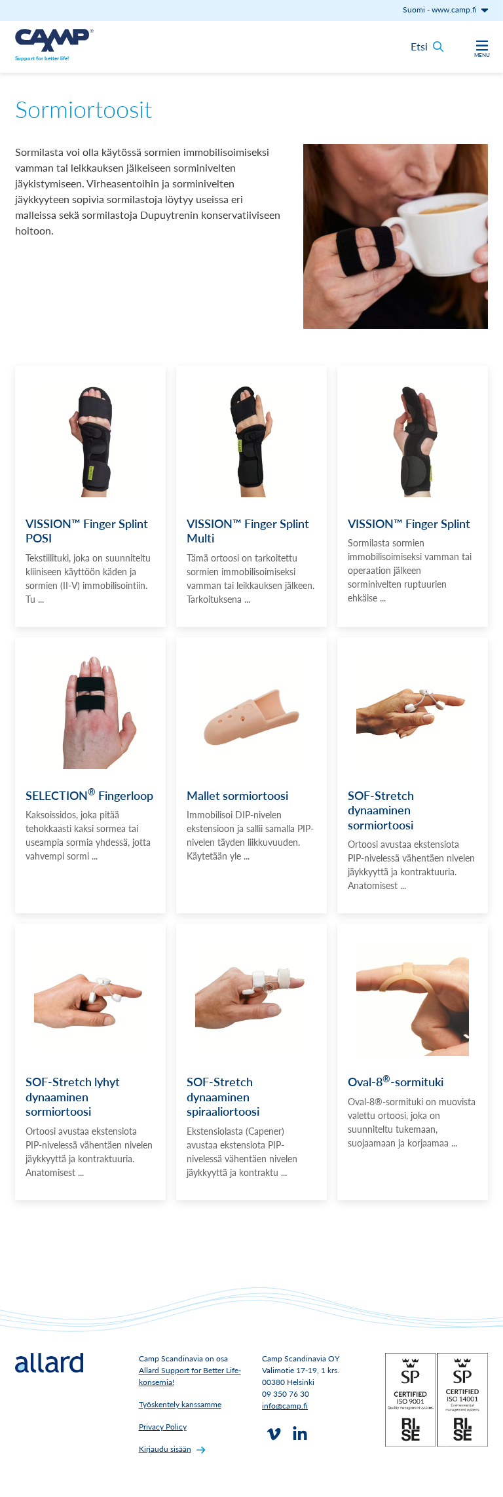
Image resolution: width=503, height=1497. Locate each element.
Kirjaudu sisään (165, 1448)
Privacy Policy (163, 1426)
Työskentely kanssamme (180, 1404)
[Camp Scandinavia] (54, 40)
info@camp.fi (285, 1405)
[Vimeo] (274, 1434)
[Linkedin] (300, 1434)
